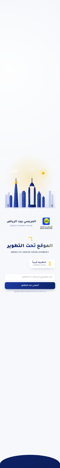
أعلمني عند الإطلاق (30, 285)
